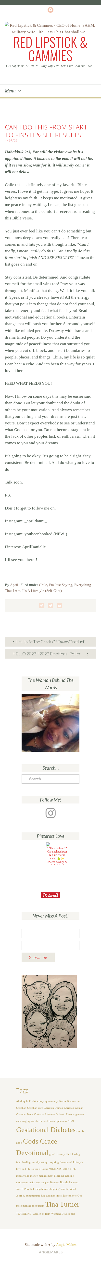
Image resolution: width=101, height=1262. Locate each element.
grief (52, 1154)
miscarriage (22, 1175)
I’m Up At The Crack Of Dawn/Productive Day (56, 641)
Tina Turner (62, 1204)
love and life (23, 1169)
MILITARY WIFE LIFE (62, 1169)
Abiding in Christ (26, 1101)
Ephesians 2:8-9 (65, 1121)
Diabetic (60, 1114)
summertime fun (35, 1195)
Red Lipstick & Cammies (50, 48)
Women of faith (41, 1213)
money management (41, 1175)
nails (32, 1182)
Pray (26, 1189)
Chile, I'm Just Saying (55, 585)
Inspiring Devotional (60, 1162)
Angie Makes (66, 1245)
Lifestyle (78, 1162)
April (14, 585)
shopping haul (57, 1189)
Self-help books (39, 1189)
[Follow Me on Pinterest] (50, 895)
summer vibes (54, 1195)
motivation (22, 1182)
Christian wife (35, 1108)
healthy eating (40, 1162)
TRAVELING (24, 1213)
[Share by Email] (59, 605)
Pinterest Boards (59, 1182)
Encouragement (75, 1114)
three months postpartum (30, 1205)
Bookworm (73, 1101)
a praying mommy (47, 1101)
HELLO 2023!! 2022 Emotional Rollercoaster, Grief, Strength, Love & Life (54, 653)
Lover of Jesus (39, 1169)
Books (62, 1101)
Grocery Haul (63, 1154)
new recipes (42, 1182)
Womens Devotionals (63, 1213)
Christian (21, 1108)
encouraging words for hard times (35, 1121)
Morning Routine (64, 1175)
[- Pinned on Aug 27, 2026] (33, 847)
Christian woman (53, 1108)
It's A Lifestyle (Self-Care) (42, 591)
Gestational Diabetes (46, 1130)
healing (26, 1162)
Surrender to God (72, 1195)
